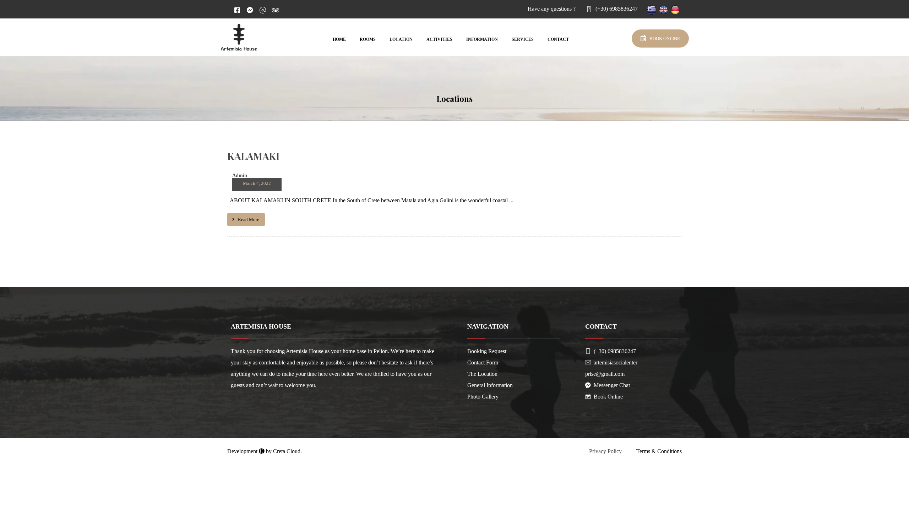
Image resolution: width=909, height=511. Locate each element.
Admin (239, 176)
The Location (482, 374)
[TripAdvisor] (275, 10)
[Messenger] (250, 10)
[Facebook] (237, 10)
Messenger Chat (612, 385)
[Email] (262, 10)
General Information (490, 385)
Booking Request (486, 351)
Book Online (608, 397)
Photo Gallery (483, 397)
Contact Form (482, 362)
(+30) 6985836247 (615, 351)
